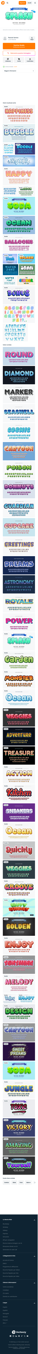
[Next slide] (31, 1237)
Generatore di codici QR (10, 1304)
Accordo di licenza (8, 1315)
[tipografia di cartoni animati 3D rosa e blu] (19, 666)
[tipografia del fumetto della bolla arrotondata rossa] (19, 1009)
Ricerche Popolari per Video (11, 1331)
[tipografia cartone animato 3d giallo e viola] (19, 590)
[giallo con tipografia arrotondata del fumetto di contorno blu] (19, 780)
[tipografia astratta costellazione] (19, 628)
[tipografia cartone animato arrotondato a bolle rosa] (19, 1028)
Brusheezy (6, 1279)
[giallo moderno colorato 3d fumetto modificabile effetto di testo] (19, 1182)
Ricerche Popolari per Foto (10, 1328)
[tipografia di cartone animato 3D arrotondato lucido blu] (19, 419)
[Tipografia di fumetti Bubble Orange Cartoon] (19, 188)
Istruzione (6, 1291)
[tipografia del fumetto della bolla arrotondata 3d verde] (19, 704)
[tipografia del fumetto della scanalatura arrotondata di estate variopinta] (19, 933)
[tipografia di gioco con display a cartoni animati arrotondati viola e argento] (19, 856)
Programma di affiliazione (10, 1321)
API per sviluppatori (9, 1295)
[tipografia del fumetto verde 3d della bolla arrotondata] (19, 1068)
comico (6, 1237)
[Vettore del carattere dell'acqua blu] (15, 376)
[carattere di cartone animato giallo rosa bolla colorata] (19, 113)
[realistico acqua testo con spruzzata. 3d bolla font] (19, 172)
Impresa (5, 1288)
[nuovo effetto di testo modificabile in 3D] (10, 281)
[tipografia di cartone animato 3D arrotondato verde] (19, 514)
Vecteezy (5, 1282)
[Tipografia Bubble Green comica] (11, 213)
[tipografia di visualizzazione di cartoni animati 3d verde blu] (19, 1201)
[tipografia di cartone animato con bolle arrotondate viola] (19, 1087)
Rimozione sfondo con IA (10, 1301)
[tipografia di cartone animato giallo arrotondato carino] (19, 876)
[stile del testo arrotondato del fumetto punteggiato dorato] (19, 971)
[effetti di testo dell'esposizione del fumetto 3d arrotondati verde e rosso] (19, 952)
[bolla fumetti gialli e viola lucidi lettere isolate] (19, 818)
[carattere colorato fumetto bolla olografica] (19, 132)
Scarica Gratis (19, 46)
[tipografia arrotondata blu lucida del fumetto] (19, 457)
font (21, 1237)
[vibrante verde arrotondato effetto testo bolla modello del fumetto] (19, 685)
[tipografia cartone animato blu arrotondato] (19, 476)
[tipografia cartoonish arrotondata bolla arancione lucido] (11, 291)
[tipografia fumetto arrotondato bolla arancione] (19, 723)
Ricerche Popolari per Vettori (11, 1325)
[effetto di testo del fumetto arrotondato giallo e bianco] (19, 1106)
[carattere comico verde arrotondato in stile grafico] (19, 247)
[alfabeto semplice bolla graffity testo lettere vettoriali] (11, 313)
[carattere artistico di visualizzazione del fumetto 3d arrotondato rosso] (19, 761)
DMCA (4, 1318)
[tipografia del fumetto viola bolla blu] (19, 339)
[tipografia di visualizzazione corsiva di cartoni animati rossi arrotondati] (19, 837)
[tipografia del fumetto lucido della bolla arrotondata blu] (11, 1053)
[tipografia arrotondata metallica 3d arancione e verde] (19, 799)
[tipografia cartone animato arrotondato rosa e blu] (19, 400)
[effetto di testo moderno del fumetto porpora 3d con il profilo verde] (19, 1220)
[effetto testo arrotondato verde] (19, 228)
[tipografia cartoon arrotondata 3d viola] (19, 533)
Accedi (29, 3)
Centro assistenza (8, 1342)
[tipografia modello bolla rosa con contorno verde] (19, 1163)
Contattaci (6, 1345)
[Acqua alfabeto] (8, 148)
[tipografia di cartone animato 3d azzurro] (19, 552)
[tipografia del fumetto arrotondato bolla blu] (10, 1043)
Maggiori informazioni (10, 70)
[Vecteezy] (3, 3)
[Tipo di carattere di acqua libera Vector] (10, 202)
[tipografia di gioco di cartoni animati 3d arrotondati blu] (19, 742)
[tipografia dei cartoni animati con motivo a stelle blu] (19, 609)
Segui (31, 39)
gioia (14, 1237)
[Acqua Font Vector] (10, 302)
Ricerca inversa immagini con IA (12, 1298)
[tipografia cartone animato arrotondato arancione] (19, 495)
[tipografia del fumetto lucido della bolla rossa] (19, 990)
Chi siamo (6, 1348)
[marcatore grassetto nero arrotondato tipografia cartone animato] (19, 438)
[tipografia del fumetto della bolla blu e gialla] (19, 1144)
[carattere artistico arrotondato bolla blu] (13, 160)
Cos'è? (15, 66)
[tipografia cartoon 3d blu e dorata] (19, 647)
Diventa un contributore (10, 1351)
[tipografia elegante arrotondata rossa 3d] (19, 895)
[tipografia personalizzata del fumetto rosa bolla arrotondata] (19, 266)
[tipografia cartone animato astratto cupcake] (19, 571)
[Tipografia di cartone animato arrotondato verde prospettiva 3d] (19, 914)
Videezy (5, 1285)
